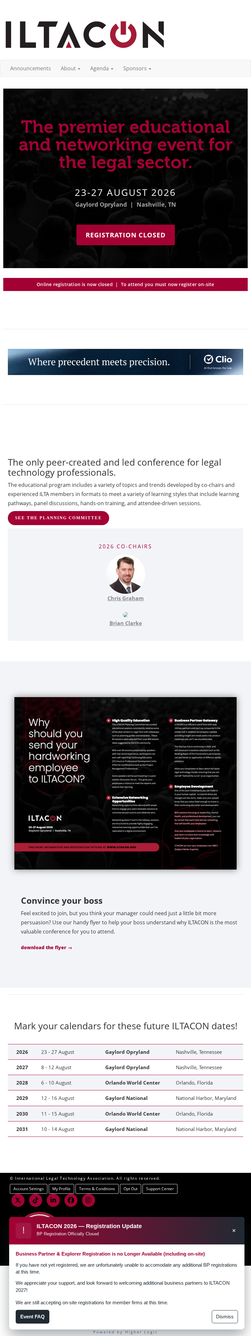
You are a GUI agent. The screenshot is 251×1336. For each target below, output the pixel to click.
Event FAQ (32, 1316)
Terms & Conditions (97, 1188)
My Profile (61, 1188)
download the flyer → (46, 947)
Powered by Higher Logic (125, 1331)
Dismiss (225, 1316)
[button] (70, 68)
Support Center (160, 1188)
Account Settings (28, 1188)
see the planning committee (58, 517)
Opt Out (131, 1188)
